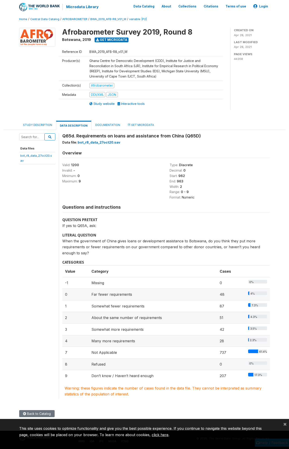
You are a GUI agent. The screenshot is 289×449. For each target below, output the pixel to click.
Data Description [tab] (74, 125)
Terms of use (236, 6)
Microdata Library (82, 7)
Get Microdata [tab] (142, 125)
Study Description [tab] (37, 125)
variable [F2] (138, 19)
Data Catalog (143, 6)
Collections (187, 6)
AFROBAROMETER (74, 19)
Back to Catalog (38, 414)
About (166, 6)
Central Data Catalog (44, 19)
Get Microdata (113, 40)
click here (160, 434)
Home (23, 19)
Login (263, 6)
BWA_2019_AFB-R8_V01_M (108, 19)
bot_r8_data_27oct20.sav (99, 142)
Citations (211, 6)
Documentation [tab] (107, 125)
